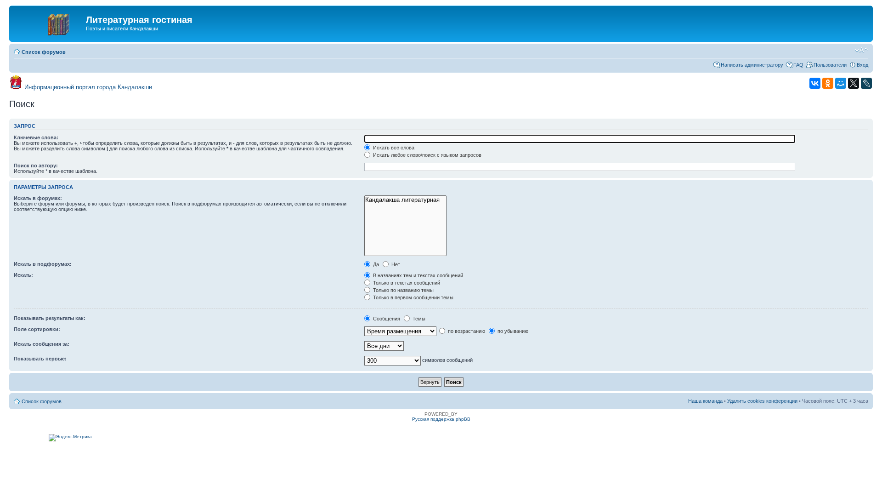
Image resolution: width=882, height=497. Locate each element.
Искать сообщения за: (41, 344)
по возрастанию (466, 331)
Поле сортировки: (37, 329)
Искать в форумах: (38, 198)
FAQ (798, 65)
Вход (862, 65)
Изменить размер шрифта (861, 50)
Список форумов (44, 52)
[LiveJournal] (866, 83)
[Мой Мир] (840, 83)
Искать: (23, 275)
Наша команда (705, 401)
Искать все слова (393, 147)
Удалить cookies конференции (762, 401)
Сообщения (386, 318)
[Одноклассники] (827, 83)
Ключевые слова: (36, 137)
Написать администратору (752, 65)
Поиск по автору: (36, 165)
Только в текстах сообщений (406, 283)
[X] (853, 83)
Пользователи (830, 65)
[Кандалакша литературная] (405, 200)
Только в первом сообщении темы (412, 297)
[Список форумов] (48, 22)
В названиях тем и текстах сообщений (417, 275)
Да (375, 264)
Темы (418, 318)
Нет (395, 264)
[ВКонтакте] (814, 83)
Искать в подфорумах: (43, 264)
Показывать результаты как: (49, 318)
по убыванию (512, 331)
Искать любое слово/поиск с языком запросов (426, 155)
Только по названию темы (403, 290)
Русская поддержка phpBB (441, 419)
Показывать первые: (40, 358)
